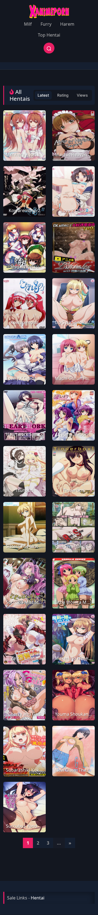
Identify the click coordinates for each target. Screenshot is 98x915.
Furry (46, 24)
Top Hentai (49, 35)
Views (82, 95)
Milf (28, 24)
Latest (43, 95)
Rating (63, 95)
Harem (67, 24)
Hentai (37, 898)
